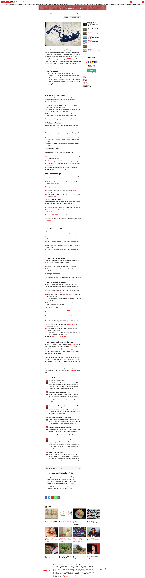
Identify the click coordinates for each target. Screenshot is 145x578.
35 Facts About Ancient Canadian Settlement (65, 557)
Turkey (54, 107)
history (46, 262)
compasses (55, 214)
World (118, 4)
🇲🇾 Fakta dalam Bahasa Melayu (59, 573)
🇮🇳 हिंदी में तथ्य (55, 572)
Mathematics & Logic (68, 4)
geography (75, 190)
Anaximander (69, 113)
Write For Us (55, 566)
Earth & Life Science (27, 4)
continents (72, 359)
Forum (134, 4)
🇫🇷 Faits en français (76, 567)
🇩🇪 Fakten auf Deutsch (65, 567)
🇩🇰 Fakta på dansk (80, 569)
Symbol (84, 77)
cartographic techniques (56, 292)
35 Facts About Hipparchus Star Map (92, 522)
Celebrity (7, 4)
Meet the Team (71, 564)
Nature (78, 4)
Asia (55, 196)
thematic (68, 294)
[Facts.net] (8, 1)
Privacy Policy (83, 566)
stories (68, 310)
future (78, 201)
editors (60, 483)
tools (46, 128)
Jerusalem (73, 241)
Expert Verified (81, 13)
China (79, 361)
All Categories (122, 4)
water (68, 111)
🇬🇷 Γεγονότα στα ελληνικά (89, 570)
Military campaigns (51, 161)
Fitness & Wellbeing (39, 4)
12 (57, 322)
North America (70, 324)
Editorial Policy (62, 564)
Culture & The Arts (18, 4)
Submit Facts (91, 566)
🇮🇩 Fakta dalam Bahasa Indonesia (67, 572)
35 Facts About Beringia (93, 33)
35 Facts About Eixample (93, 45)
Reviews (91, 4)
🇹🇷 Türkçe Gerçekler (57, 576)
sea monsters (73, 56)
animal (69, 58)
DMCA (72, 566)
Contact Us (87, 564)
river (53, 238)
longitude (62, 207)
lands (52, 165)
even (74, 351)
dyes (59, 143)
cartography (48, 63)
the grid (64, 209)
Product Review (79, 564)
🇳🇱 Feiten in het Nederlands (73, 573)
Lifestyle (61, 4)
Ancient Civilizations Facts (75, 17)
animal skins (70, 137)
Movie (75, 4)
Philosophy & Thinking (85, 4)
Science (95, 4)
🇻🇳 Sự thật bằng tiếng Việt (80, 575)
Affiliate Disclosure (64, 566)
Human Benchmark (87, 86)
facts (64, 63)
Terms (77, 566)
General (45, 4)
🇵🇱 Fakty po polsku (85, 573)
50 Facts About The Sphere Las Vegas (78, 540)
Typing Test (85, 83)
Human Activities (55, 4)
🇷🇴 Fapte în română (57, 575)
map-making (67, 119)
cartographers (54, 139)
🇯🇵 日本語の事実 (79, 572)
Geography (76, 5)
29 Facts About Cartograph (77, 523)
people (75, 349)
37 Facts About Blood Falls (94, 50)
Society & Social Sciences (103, 4)
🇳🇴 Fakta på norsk (56, 570)
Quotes (142, 4)
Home (67, 5)
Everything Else (129, 4)
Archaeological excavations (53, 273)
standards (65, 481)
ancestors (73, 370)
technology (55, 277)
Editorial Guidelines (90, 13)
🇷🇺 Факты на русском (68, 575)
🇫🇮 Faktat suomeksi (67, 570)
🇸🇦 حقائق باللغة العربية (77, 570)
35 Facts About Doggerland (77, 557)
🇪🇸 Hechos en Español (86, 567)
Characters (12, 4)
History (49, 4)
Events (33, 4)
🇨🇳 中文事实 (66, 576)
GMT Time (85, 80)
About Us (55, 564)
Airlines (3, 4)
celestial (49, 220)
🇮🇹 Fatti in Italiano (56, 569)
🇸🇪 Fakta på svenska (90, 569)
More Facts (55, 567)
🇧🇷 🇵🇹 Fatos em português (68, 569)
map (57, 105)
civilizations (72, 344)
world (56, 101)
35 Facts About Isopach (65, 521)
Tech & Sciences (112, 4)
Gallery (138, 4)
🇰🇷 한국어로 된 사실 (90, 572)
